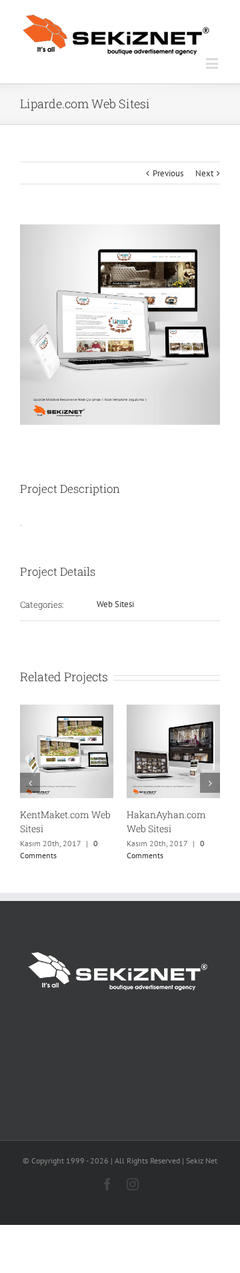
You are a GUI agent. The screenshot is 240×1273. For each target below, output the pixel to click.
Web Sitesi (115, 604)
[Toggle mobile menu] (213, 63)
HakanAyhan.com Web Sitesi (166, 821)
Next (204, 173)
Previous (168, 173)
